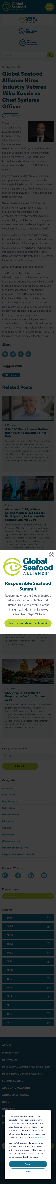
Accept (28, 1164)
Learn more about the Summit (28, 623)
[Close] (51, 554)
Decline (28, 1171)
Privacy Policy (37, 1137)
